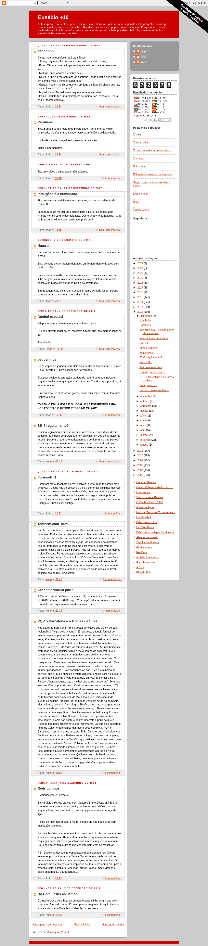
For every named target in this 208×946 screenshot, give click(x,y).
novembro (146, 396)
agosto (144, 410)
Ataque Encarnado (147, 537)
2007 (140, 470)
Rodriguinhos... (50, 788)
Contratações (141, 142)
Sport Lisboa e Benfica (149, 497)
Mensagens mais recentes (47, 924)
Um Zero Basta (145, 527)
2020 (140, 273)
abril (143, 430)
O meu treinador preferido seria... (152, 150)
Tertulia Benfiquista (147, 542)
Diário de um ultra (146, 522)
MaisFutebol (143, 517)
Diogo (143, 51)
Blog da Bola (143, 572)
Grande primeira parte (55, 590)
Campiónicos (140, 194)
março (144, 435)
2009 (140, 460)
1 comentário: (113, 178)
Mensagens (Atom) (58, 932)
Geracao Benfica (146, 482)
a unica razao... (142, 210)
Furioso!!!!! (47, 477)
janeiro (144, 444)
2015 (140, 297)
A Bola (140, 567)
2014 (140, 302)
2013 (140, 307)
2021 (140, 268)
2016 (140, 292)
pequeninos (47, 359)
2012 (140, 311)
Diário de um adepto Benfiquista (155, 532)
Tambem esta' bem (53, 524)
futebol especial (50, 317)
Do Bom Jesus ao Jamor (57, 894)
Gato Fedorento (145, 562)
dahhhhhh (46, 51)
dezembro (146, 316)
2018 (140, 282)
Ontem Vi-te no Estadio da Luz (154, 487)
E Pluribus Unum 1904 (149, 502)
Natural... (45, 246)
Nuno (143, 62)
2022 (140, 263)
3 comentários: (112, 610)
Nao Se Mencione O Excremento (155, 512)
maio (143, 425)
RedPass (141, 552)
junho (143, 420)
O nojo (137, 134)
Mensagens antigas (113, 924)
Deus (136, 202)
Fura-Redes (143, 492)
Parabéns (45, 122)
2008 (140, 465)
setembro (146, 406)
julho (143, 415)
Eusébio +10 (53, 17)
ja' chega (138, 158)
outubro (145, 401)
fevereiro (145, 439)
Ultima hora (139, 166)
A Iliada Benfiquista (147, 557)
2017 (140, 287)
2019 (140, 278)
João (143, 56)
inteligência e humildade (57, 194)
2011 (140, 450)
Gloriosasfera (144, 547)
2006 (140, 475)
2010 (140, 455)
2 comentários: (112, 579)
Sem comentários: (110, 106)
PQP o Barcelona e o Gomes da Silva (67, 621)
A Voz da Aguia (145, 507)
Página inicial (82, 924)
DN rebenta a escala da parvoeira (152, 174)
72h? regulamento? (53, 425)
